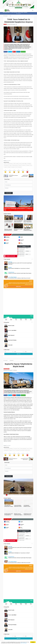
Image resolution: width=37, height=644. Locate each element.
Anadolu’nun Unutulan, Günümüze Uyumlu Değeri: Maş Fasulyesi (19, 268)
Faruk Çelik (10, 629)
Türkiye (10, 165)
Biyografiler (25, 12)
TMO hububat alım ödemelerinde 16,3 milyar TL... (8, 506)
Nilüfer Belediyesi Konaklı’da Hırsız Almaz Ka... (28, 230)
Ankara (16, 370)
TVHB (14, 163)
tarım (14, 450)
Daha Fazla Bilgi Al (24, 642)
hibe (18, 448)
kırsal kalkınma (6, 450)
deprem (5, 163)
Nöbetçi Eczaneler (20, 12)
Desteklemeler (11, 360)
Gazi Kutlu (10, 262)
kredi (20, 163)
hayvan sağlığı (24, 163)
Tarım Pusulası (8, 160)
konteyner (28, 165)
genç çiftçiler (22, 450)
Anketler (16, 12)
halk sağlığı (29, 163)
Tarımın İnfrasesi (11, 267)
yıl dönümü (23, 165)
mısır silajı (15, 448)
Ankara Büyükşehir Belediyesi (8, 448)
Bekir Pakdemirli (11, 335)
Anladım (33, 642)
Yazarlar (12, 12)
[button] (31, 259)
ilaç (31, 165)
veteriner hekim (10, 163)
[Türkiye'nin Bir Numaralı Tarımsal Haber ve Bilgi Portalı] (7, 10)
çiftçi (28, 448)
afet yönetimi (6, 165)
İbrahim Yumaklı (11, 325)
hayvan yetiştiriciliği (23, 448)
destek (17, 163)
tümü (32, 322)
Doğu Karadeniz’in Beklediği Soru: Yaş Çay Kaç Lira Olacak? (19, 263)
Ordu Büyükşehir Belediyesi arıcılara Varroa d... (27, 506)
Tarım (5, 24)
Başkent (11, 450)
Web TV (9, 12)
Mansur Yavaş (27, 450)
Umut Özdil (10, 277)
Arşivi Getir (18, 638)
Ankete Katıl (18, 286)
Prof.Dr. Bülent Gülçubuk (12, 272)
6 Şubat (20, 165)
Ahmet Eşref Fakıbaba (12, 340)
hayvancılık (17, 450)
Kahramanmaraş (15, 165)
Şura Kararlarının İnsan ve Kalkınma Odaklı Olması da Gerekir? (19, 273)
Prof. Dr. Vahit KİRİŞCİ (12, 330)
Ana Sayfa (6, 360)
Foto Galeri (5, 12)
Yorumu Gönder (8, 476)
